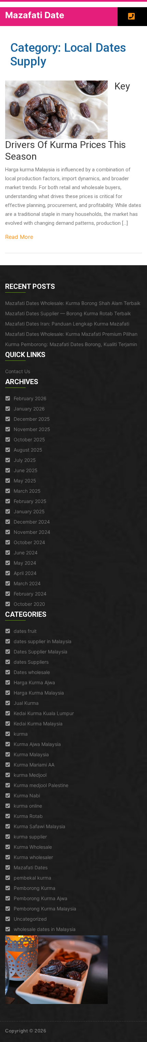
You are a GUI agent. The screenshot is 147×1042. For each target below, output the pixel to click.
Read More (19, 236)
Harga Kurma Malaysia (39, 693)
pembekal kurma (32, 878)
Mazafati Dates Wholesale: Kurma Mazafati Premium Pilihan (71, 334)
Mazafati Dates (31, 867)
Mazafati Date (34, 15)
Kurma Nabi (27, 795)
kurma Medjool (30, 775)
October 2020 (29, 604)
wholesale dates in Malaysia (45, 929)
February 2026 (30, 398)
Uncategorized (30, 919)
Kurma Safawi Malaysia (39, 826)
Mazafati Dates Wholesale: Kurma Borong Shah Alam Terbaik (73, 303)
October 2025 (29, 439)
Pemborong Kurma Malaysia (45, 908)
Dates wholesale (32, 672)
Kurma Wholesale (33, 847)
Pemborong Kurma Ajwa (40, 898)
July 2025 (25, 460)
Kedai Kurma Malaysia (38, 723)
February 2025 (30, 501)
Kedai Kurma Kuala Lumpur (44, 713)
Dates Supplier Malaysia (40, 651)
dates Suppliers (31, 662)
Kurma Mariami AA (34, 765)
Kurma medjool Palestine (41, 785)
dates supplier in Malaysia (42, 641)
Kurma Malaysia (31, 754)
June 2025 (26, 470)
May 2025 (25, 480)
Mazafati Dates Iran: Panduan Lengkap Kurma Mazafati (67, 324)
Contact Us (17, 371)
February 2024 (30, 594)
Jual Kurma (26, 703)
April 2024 (25, 573)
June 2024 (26, 552)
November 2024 (32, 532)
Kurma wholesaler (33, 857)
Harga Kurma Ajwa (34, 682)
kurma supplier (30, 836)
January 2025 (29, 511)
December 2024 (32, 522)
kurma (21, 734)
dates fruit (25, 631)
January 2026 (29, 409)
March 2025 (27, 491)
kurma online (28, 806)
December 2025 (32, 419)
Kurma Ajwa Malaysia (37, 744)
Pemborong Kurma (34, 888)
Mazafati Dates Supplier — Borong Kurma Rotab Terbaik (68, 313)
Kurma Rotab (28, 816)
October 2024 (29, 542)
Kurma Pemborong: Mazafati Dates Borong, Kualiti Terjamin (71, 344)
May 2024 (25, 563)
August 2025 (28, 450)
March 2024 (27, 583)
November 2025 (32, 429)
